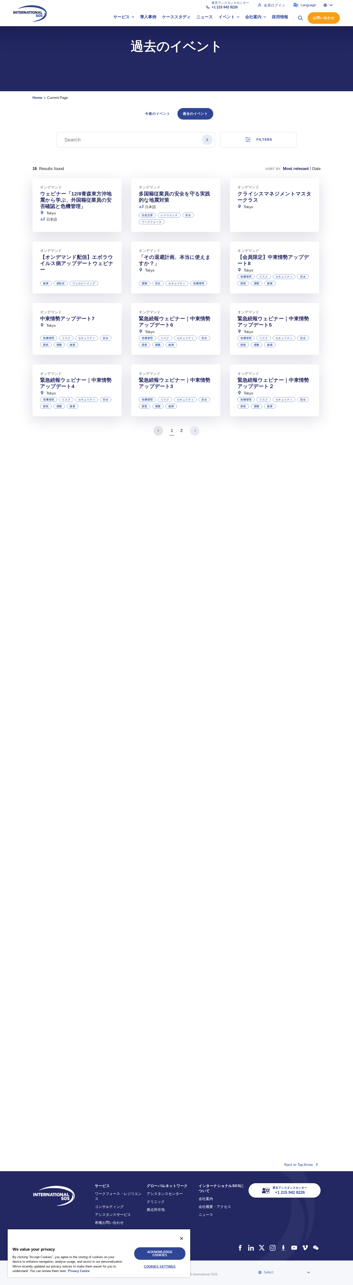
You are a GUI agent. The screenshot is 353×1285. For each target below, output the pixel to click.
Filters (264, 139)
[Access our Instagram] (272, 1247)
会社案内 (206, 1199)
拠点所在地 (156, 1209)
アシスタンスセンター (165, 1194)
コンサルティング (109, 1207)
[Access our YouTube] (294, 1247)
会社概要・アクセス (215, 1207)
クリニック (156, 1202)
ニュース (206, 1214)
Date (316, 168)
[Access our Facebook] (240, 1247)
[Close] (181, 1238)
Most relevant (296, 168)
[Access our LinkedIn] (250, 1247)
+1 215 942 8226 (225, 7)
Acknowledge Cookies (159, 1253)
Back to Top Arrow (298, 1165)
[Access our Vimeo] (304, 1247)
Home (37, 98)
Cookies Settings (160, 1266)
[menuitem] (123, 18)
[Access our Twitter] (261, 1247)
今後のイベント (157, 113)
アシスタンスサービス (113, 1214)
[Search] (300, 18)
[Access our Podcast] (283, 1247)
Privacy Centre (79, 1271)
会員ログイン (274, 5)
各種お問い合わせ (109, 1222)
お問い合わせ (324, 18)
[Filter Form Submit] (207, 139)
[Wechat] (315, 1247)
